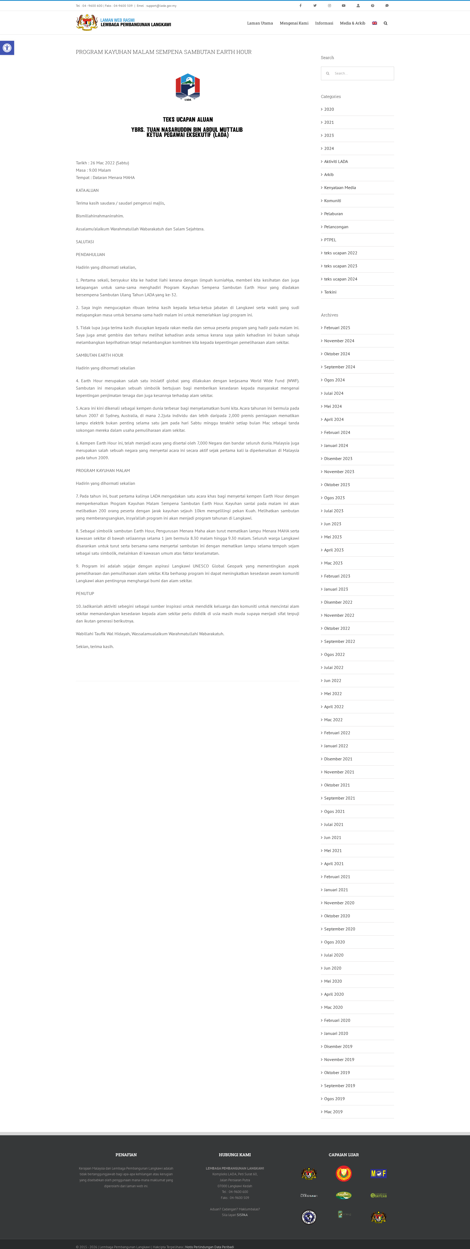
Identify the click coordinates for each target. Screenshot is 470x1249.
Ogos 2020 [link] (334, 942)
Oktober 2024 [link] (337, 353)
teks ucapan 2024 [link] (340, 279)
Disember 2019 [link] (338, 1046)
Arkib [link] (329, 174)
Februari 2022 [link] (337, 732)
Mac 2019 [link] (333, 1111)
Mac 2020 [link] (333, 1007)
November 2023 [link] (339, 471)
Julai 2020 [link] (334, 955)
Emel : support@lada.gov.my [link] (157, 6)
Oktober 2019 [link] (337, 1072)
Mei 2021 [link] (333, 850)
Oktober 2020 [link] (337, 915)
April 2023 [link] (334, 550)
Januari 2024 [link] (336, 445)
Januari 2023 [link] (336, 589)
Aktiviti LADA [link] (336, 161)
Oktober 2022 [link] (337, 628)
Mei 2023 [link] (333, 536)
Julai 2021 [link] (334, 824)
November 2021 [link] (339, 772)
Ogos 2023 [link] (334, 497)
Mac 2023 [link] (333, 563)
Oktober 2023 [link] (337, 484)
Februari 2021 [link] (337, 876)
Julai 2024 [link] (334, 393)
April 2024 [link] (334, 419)
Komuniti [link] (332, 200)
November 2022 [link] (339, 615)
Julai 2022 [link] (334, 667)
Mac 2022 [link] (333, 719)
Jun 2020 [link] (332, 968)
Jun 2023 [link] (332, 523)
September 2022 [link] (339, 641)
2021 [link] (329, 122)
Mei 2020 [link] (333, 981)
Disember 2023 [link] (338, 458)
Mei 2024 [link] (333, 406)
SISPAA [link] (242, 1215)
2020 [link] (329, 109)
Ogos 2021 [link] (334, 811)
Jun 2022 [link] (332, 680)
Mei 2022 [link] (333, 693)
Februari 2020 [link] (337, 1020)
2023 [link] (329, 135)
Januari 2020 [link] (336, 1033)
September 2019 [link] (339, 1085)
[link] (7, 48)
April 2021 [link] (334, 863)
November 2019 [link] (339, 1059)
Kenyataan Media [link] (340, 187)
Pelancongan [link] (336, 226)
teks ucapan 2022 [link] (340, 252)
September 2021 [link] (339, 798)
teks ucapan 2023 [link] (340, 266)
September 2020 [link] (339, 929)
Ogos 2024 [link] (334, 380)
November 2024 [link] (339, 340)
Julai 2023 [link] (334, 510)
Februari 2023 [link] (337, 576)
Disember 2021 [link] (338, 758)
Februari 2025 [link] (337, 327)
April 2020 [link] (334, 994)
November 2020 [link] (339, 902)
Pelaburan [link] (333, 213)
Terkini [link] (330, 292)
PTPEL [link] (330, 239)
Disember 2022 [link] (338, 602)
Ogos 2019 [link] (334, 1098)
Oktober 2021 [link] (337, 785)
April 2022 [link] (334, 706)
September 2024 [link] (339, 366)
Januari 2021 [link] (336, 889)
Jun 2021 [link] (332, 837)
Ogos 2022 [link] (334, 654)
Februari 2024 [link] (337, 432)
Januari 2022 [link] (336, 745)
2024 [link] (329, 148)
